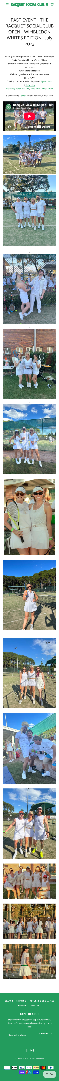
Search (9, 1001)
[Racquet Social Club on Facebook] (26, 1050)
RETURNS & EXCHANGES (42, 1001)
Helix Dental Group (44, 89)
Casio (32, 89)
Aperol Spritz (47, 81)
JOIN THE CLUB (29, 1014)
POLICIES (23, 1005)
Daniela (23, 96)
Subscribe (43, 1033)
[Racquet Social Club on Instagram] (32, 1050)
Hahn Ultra (30, 85)
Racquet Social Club (36, 1058)
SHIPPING (21, 1001)
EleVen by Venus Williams (17, 89)
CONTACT (36, 1005)
